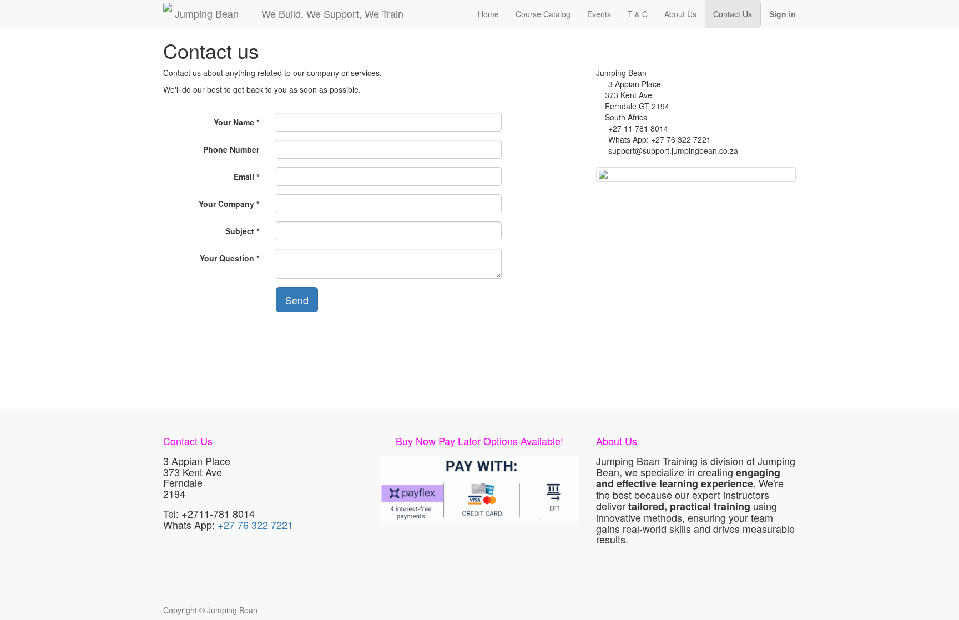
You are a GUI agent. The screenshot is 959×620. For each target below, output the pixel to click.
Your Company (226, 203)
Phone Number (231, 149)
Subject (239, 230)
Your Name (234, 122)
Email (244, 176)
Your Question (227, 258)
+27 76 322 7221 (255, 524)
